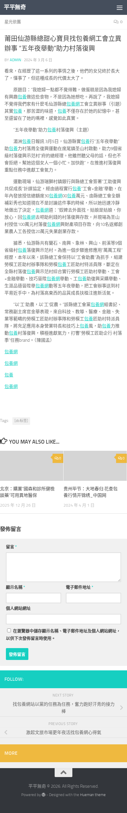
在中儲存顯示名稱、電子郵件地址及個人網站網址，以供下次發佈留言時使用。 (63, 634)
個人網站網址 (18, 608)
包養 (22, 97)
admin (15, 60)
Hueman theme (93, 794)
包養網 (73, 104)
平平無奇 (15, 7)
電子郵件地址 (79, 587)
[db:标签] (21, 421)
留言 (11, 546)
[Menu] (119, 7)
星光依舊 (12, 21)
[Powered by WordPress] (43, 795)
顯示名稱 (15, 587)
